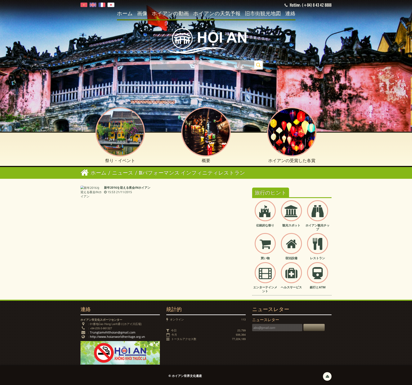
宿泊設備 (291, 258)
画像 (142, 14)
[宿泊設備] (291, 247)
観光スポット (291, 225)
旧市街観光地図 (263, 14)
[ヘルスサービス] (291, 276)
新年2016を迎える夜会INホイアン (127, 187)
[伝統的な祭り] (265, 214)
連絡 (290, 14)
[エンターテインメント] (265, 276)
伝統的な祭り (265, 225)
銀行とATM (318, 287)
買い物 (265, 258)
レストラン (317, 258)
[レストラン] (317, 247)
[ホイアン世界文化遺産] (206, 41)
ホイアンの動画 (170, 14)
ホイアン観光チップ (318, 227)
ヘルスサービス (291, 287)
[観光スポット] (291, 214)
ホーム (125, 14)
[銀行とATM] (317, 276)
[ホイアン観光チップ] (318, 214)
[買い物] (265, 247)
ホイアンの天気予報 (217, 14)
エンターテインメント (265, 289)
